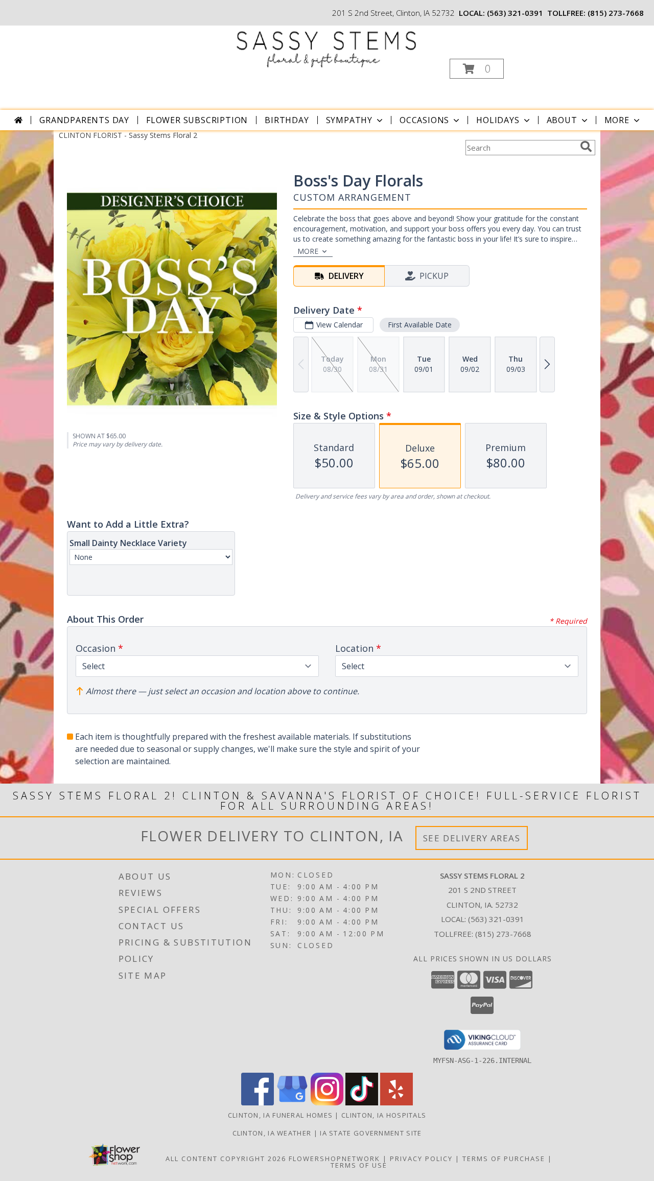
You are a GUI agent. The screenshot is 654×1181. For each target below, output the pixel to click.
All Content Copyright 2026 (226, 1158)
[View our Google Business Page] (292, 1102)
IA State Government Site (371, 1133)
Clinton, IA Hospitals (383, 1115)
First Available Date (420, 324)
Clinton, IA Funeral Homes (280, 1115)
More (616, 120)
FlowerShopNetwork (334, 1158)
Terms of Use (359, 1165)
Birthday (287, 120)
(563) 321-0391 (515, 13)
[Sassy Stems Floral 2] (326, 47)
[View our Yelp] (396, 1102)
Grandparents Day (84, 120)
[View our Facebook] (257, 1102)
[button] (477, 69)
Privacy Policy (421, 1158)
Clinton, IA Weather (272, 1133)
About (562, 120)
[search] (586, 146)
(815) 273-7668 (616, 13)
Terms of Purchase (503, 1158)
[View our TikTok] (361, 1102)
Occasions (424, 120)
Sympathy (349, 120)
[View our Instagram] (327, 1102)
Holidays (497, 120)
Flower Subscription (197, 120)
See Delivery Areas (472, 838)
